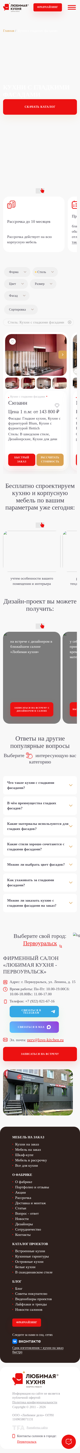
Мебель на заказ (28, 1150)
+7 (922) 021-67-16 (40, 1001)
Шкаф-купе (24, 1155)
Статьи (20, 1208)
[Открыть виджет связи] (69, 1442)
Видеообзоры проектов (33, 1299)
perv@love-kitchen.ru (45, 1040)
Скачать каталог (40, 106)
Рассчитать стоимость (50, 459)
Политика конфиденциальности (34, 1402)
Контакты (23, 1235)
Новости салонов (28, 1309)
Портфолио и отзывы (32, 1187)
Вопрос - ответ (27, 1213)
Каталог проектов (30, 1244)
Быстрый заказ (21, 459)
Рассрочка (23, 1198)
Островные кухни (29, 1262)
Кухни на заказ (27, 1144)
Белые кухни (25, 1267)
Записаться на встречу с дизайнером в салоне (31, 709)
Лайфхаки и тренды (31, 1304)
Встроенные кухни (30, 1251)
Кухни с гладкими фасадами (27, 396)
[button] (62, 355)
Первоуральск (40, 943)
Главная (8, 30)
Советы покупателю (31, 1294)
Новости (22, 1219)
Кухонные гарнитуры (32, 1256)
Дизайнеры (24, 1224)
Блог (18, 1288)
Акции (20, 1192)
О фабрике (23, 1182)
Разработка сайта (37, 1427)
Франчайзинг (47, 7)
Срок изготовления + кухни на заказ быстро (37, 1350)
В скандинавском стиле (34, 1272)
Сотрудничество (28, 1229)
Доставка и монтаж (30, 1203)
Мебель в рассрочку (31, 1160)
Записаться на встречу (40, 1054)
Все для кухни (26, 1165)
